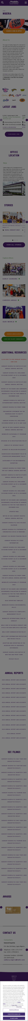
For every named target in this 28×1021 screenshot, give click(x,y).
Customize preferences (14, 1009)
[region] (14, 1001)
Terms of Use (19, 1006)
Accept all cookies (14, 1018)
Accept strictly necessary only (14, 1014)
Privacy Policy (14, 1005)
